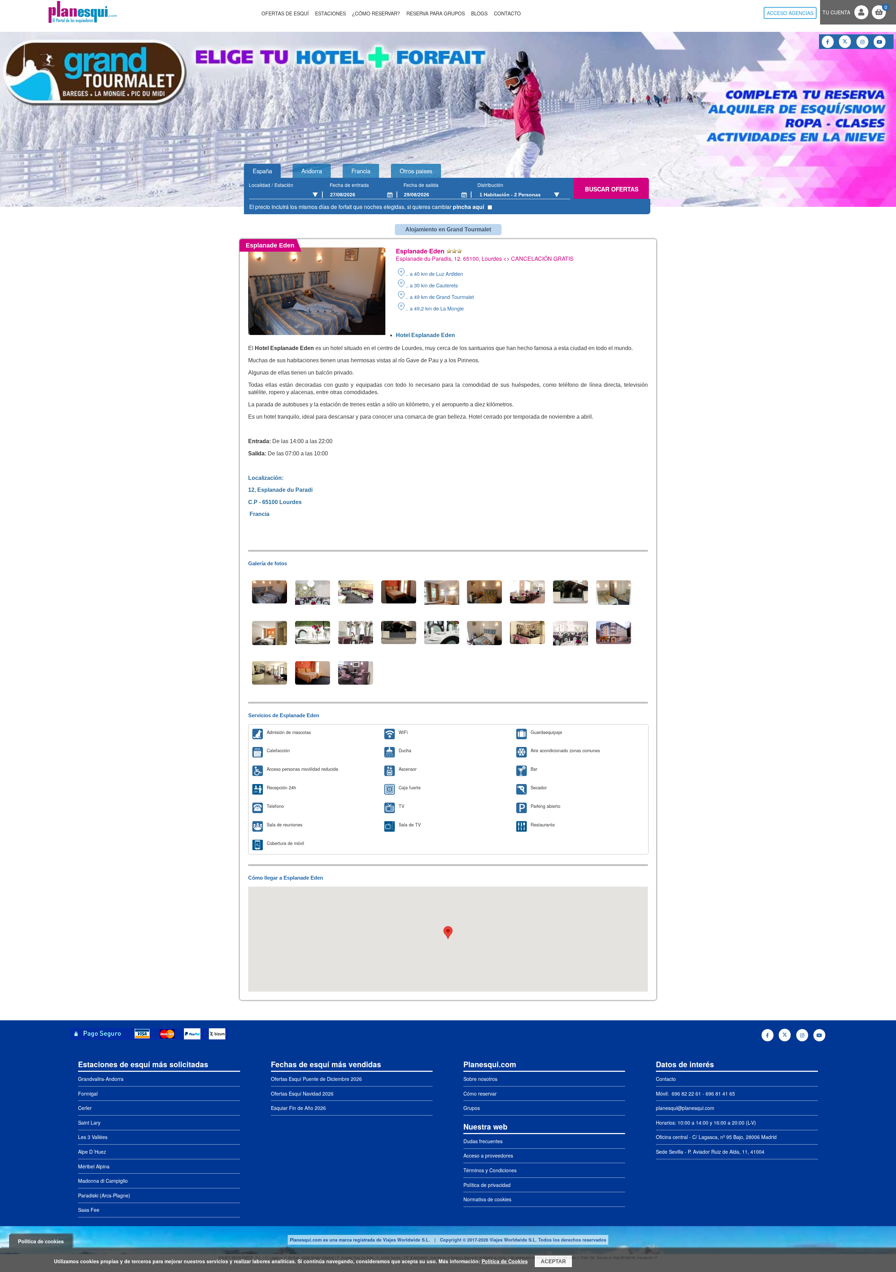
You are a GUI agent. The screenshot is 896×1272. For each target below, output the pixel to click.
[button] (448, 932)
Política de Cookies (505, 1261)
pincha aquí (468, 207)
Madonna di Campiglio (103, 1180)
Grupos (471, 1107)
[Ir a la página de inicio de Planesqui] (82, 22)
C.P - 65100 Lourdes (275, 502)
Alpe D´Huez (92, 1151)
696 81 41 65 (720, 1093)
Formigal (88, 1093)
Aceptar (553, 1261)
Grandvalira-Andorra (101, 1078)
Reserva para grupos (435, 13)
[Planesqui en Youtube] (880, 42)
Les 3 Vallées (92, 1136)
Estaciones (330, 13)
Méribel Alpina (94, 1166)
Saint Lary (89, 1122)
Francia (259, 514)
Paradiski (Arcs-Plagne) (104, 1195)
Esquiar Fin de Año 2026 (298, 1107)
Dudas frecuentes (483, 1141)
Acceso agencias (790, 12)
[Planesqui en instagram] (862, 42)
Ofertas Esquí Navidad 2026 (302, 1093)
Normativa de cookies (487, 1199)
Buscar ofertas (611, 189)
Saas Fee (88, 1209)
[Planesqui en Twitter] (845, 41)
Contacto (507, 13)
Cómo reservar (480, 1093)
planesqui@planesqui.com (685, 1107)
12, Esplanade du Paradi (281, 490)
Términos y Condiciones (490, 1170)
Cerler (85, 1107)
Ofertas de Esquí (285, 13)
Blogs (479, 13)
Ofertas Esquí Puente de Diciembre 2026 (316, 1078)
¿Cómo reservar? (376, 13)
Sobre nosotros (480, 1078)
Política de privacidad (487, 1184)
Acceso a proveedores (488, 1155)
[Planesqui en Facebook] (828, 42)
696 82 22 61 (685, 1093)
